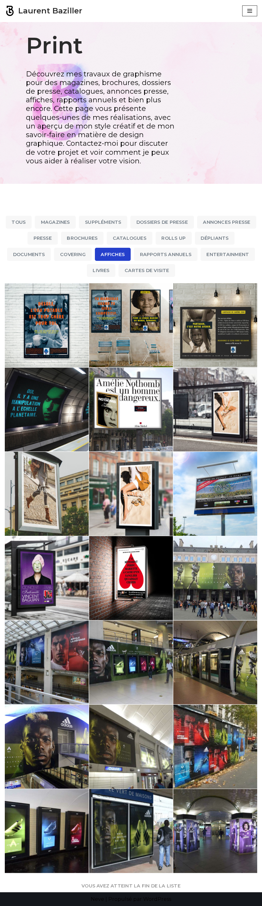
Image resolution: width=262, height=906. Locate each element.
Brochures (82, 238)
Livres (101, 270)
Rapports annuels (165, 254)
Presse (43, 238)
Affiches (113, 254)
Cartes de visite (147, 270)
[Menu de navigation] (249, 10)
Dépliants (214, 238)
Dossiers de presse (162, 222)
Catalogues (129, 238)
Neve (97, 899)
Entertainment (227, 254)
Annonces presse (226, 222)
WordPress (157, 899)
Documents (29, 254)
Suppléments (103, 222)
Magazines (55, 222)
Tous (19, 222)
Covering (73, 254)
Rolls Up (173, 238)
